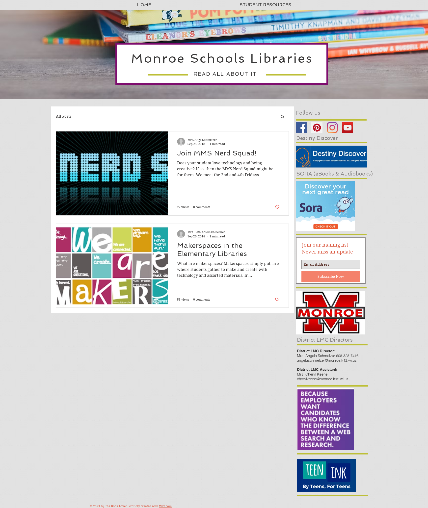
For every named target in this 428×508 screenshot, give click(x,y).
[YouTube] (347, 127)
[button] (282, 117)
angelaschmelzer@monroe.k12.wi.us (327, 360)
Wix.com (165, 506)
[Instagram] (332, 127)
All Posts (63, 116)
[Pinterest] (316, 127)
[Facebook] (301, 127)
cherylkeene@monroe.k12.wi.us (322, 379)
